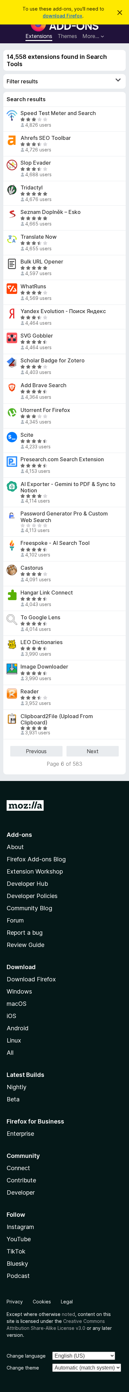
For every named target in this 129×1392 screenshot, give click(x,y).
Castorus (32, 568)
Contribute (21, 1180)
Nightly (16, 1087)
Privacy (15, 1301)
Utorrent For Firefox (45, 410)
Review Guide (25, 944)
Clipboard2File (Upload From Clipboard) (57, 719)
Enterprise (20, 1133)
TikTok (16, 1251)
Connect (18, 1168)
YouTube (19, 1239)
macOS (16, 1003)
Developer (21, 1192)
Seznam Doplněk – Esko (51, 212)
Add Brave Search (43, 385)
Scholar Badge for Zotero (53, 360)
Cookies (42, 1301)
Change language (26, 1356)
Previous (36, 751)
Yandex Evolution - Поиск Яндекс (63, 311)
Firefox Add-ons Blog (36, 859)
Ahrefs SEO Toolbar (46, 138)
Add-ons (19, 834)
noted (68, 1314)
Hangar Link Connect (47, 593)
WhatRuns (33, 286)
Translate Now (39, 237)
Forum (15, 920)
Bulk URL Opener (42, 262)
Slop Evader (36, 163)
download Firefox (62, 16)
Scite (27, 435)
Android (17, 1028)
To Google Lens (40, 617)
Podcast (18, 1275)
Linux (14, 1040)
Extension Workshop (35, 871)
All (10, 1052)
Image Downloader (44, 667)
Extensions (38, 36)
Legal (67, 1301)
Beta (13, 1099)
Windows (19, 991)
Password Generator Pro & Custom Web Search (64, 517)
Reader (30, 691)
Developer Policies (32, 895)
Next (93, 751)
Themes (67, 36)
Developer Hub (27, 883)
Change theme (23, 1368)
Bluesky (17, 1263)
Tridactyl (32, 187)
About (15, 846)
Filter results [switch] (22, 81)
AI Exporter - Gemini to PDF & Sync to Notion (68, 487)
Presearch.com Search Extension (62, 459)
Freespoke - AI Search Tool (55, 543)
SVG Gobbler (37, 336)
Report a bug (25, 932)
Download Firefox (31, 979)
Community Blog (29, 908)
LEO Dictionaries (42, 642)
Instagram (20, 1226)
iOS (11, 1015)
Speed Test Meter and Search (58, 113)
